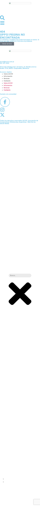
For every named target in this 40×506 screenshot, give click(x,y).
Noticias (7, 78)
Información (8, 76)
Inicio (7, 479)
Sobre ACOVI (8, 74)
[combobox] (20, 275)
